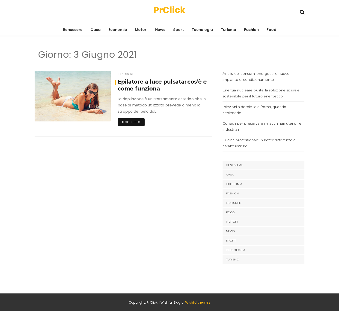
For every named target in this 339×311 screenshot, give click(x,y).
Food (271, 29)
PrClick (169, 10)
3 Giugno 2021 (95, 115)
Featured (233, 203)
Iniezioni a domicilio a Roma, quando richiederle (254, 110)
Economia (117, 29)
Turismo (228, 29)
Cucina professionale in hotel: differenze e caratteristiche (259, 143)
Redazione (55, 115)
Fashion (251, 29)
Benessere (73, 29)
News (160, 29)
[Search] (302, 11)
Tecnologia (202, 29)
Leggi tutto (131, 122)
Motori (141, 29)
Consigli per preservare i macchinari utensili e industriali (262, 126)
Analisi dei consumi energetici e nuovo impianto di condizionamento (256, 76)
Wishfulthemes (197, 302)
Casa (95, 29)
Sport (178, 29)
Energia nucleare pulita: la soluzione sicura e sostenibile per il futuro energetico (261, 93)
